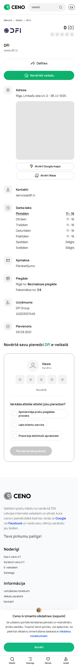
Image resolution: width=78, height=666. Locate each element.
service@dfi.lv (25, 195)
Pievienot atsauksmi (31, 451)
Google (60, 518)
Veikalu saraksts (13, 596)
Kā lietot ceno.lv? (14, 562)
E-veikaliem (11, 567)
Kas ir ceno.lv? (12, 557)
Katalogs (9, 572)
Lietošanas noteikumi (17, 591)
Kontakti (9, 601)
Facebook (15, 523)
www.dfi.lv (11, 50)
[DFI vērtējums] (62, 34)
